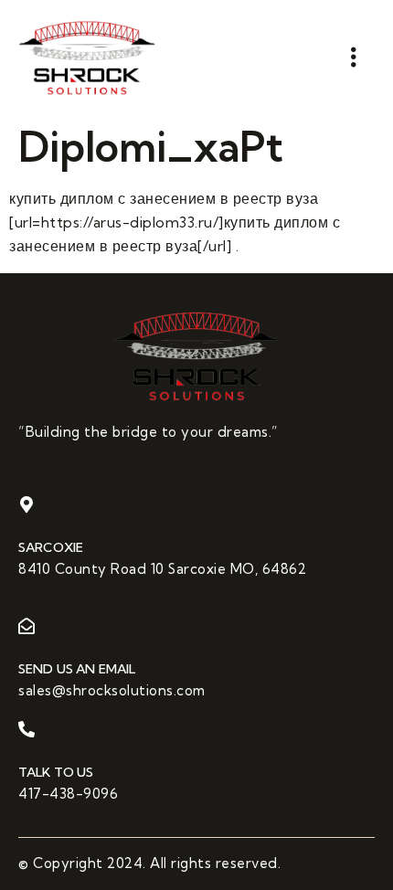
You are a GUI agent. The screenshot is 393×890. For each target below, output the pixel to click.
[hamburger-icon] (354, 57)
